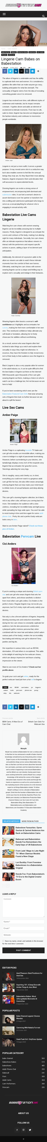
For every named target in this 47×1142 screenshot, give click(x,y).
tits (10, 693)
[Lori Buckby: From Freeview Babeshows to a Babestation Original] (8, 865)
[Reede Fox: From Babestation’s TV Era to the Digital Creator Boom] (8, 877)
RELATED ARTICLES (11, 821)
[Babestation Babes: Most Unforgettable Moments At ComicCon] (8, 999)
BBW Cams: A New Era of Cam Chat (12, 723)
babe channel (12, 49)
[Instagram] (23, 1130)
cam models (40, 52)
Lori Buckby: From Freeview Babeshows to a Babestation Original (29, 865)
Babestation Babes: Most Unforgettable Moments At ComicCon (26, 998)
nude (12, 690)
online (26, 676)
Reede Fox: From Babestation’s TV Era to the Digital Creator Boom (30, 877)
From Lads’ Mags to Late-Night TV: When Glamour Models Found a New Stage (30, 854)
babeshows (32, 52)
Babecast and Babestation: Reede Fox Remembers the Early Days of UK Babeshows (29, 842)
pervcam (19, 690)
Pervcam (4, 55)
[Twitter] (30, 1130)
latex (15, 519)
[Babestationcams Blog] (23, 5)
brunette (28, 450)
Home (3, 49)
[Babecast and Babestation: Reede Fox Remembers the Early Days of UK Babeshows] (8, 842)
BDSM (17, 687)
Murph (5, 67)
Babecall (14, 52)
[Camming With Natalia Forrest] (8, 1030)
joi (32, 687)
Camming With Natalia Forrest (28, 1028)
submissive (6, 195)
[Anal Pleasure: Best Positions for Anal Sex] (8, 976)
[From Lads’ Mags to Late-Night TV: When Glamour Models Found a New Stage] (8, 853)
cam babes (25, 687)
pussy (36, 690)
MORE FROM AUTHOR (30, 821)
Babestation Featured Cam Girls (15, 394)
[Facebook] (17, 1130)
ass (11, 687)
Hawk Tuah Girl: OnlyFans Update (29, 1039)
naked (5, 690)
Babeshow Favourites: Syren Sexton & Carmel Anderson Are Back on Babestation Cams (30, 830)
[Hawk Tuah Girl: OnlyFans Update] (8, 1042)
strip (5, 693)
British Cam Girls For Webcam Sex (36, 723)
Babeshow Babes (22, 52)
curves (5, 328)
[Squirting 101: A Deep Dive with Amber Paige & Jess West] (8, 988)
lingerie (38, 687)
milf (32, 679)
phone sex (11, 55)
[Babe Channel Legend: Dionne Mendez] (8, 1019)
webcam (17, 693)
